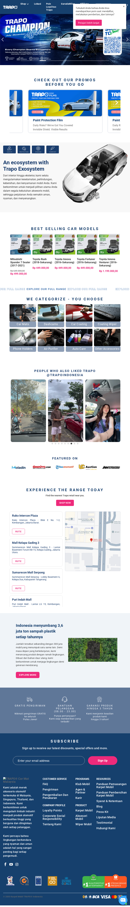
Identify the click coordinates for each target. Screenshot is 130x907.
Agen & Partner (80, 789)
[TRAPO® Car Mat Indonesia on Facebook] (5, 863)
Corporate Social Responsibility (54, 816)
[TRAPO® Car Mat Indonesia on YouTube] (11, 863)
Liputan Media (106, 815)
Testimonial (104, 820)
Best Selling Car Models (65, 227)
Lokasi (37, 4)
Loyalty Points (52, 808)
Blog (99, 804)
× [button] (124, 6)
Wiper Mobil (83, 822)
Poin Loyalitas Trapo (51, 7)
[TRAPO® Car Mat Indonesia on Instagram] (17, 863)
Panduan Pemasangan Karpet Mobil (111, 784)
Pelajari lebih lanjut (88, 22)
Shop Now (65, 501)
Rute (18, 530)
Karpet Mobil (84, 808)
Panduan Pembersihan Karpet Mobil (111, 792)
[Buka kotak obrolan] (123, 900)
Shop (23, 4)
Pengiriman (50, 787)
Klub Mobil (82, 782)
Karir (78, 796)
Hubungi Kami (105, 826)
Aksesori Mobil (81, 816)
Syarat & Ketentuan (109, 799)
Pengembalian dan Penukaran (55, 795)
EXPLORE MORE (27, 673)
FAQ (45, 782)
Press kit (102, 810)
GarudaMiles (68, 4)
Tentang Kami (52, 822)
